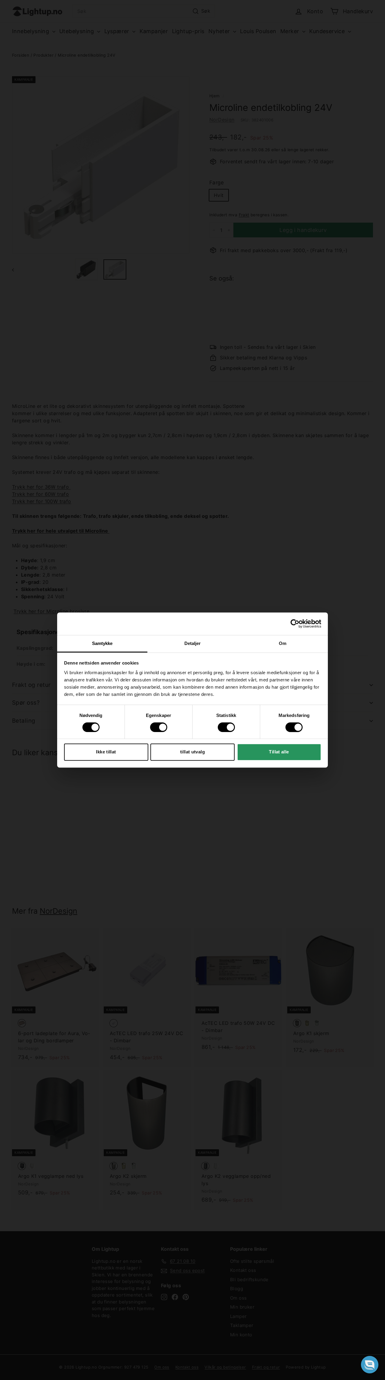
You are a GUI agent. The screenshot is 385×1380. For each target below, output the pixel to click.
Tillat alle (279, 751)
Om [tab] (282, 643)
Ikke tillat (106, 751)
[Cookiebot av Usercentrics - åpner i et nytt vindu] (295, 623)
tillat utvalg (192, 751)
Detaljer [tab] (192, 643)
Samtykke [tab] (102, 643)
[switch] (158, 727)
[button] (369, 1364)
